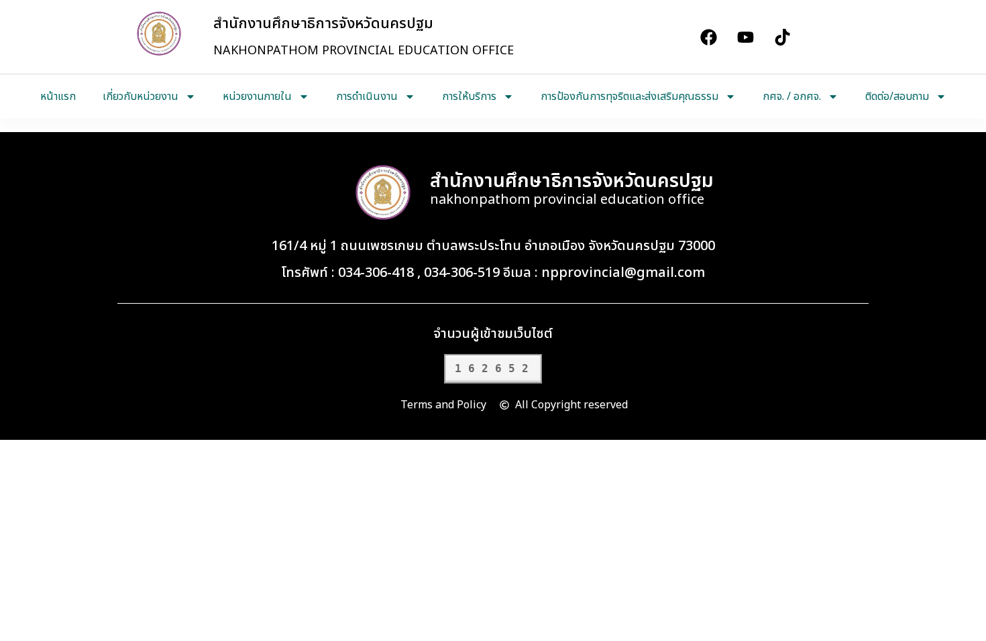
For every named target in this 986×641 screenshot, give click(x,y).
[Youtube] (745, 37)
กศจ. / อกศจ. (792, 97)
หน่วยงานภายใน (257, 97)
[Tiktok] (782, 37)
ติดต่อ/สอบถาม (897, 97)
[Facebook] (708, 37)
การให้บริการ (469, 97)
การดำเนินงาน (367, 97)
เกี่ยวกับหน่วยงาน (140, 97)
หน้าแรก (58, 97)
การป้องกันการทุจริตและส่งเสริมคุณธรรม (629, 97)
